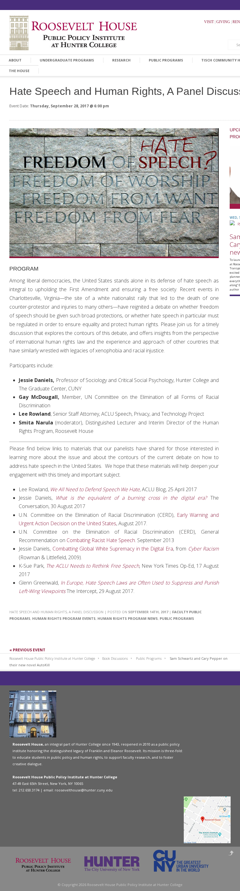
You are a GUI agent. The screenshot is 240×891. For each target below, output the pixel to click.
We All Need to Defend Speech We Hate (95, 489)
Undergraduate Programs (67, 60)
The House (19, 70)
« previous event (27, 650)
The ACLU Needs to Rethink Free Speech (92, 565)
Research (121, 60)
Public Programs (166, 60)
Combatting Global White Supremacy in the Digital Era (112, 548)
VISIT (209, 22)
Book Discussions (115, 658)
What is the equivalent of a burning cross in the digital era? (131, 497)
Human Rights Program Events (64, 618)
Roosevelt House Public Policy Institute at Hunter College (52, 658)
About (15, 60)
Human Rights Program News (128, 618)
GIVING (223, 22)
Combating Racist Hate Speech (101, 540)
